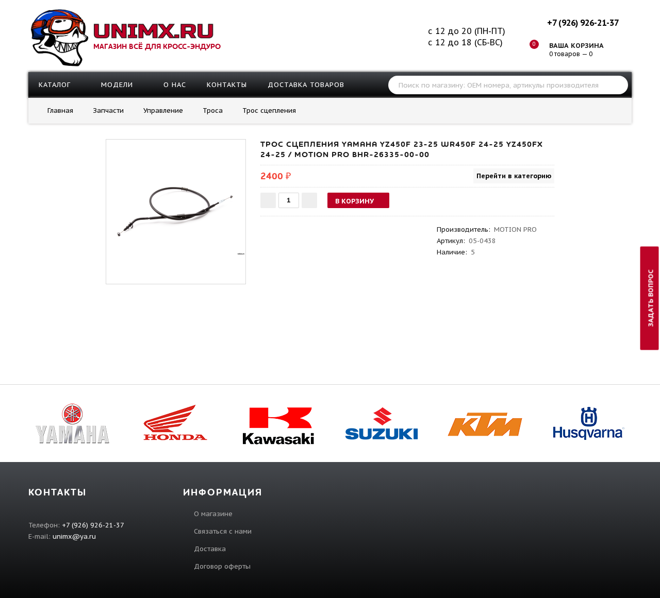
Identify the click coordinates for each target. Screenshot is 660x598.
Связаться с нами (223, 531)
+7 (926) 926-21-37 (582, 23)
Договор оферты (222, 566)
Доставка (210, 548)
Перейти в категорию (513, 176)
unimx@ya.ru (74, 536)
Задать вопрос (651, 298)
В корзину (354, 201)
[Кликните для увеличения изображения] (175, 209)
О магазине (213, 513)
